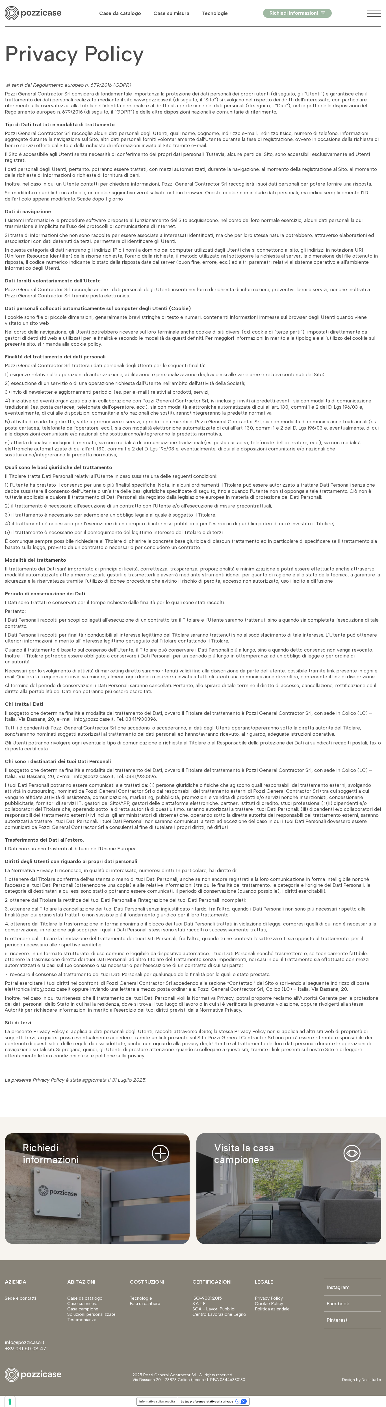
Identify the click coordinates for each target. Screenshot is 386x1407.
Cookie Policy (269, 1303)
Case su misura (171, 13)
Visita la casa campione (244, 1154)
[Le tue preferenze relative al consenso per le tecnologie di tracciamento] (10, 1401)
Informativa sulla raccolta (157, 1401)
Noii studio (371, 1379)
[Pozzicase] (33, 13)
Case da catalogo (120, 13)
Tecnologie (215, 13)
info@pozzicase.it (25, 1342)
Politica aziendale (272, 1309)
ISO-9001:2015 (207, 1298)
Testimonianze (81, 1319)
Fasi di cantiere (145, 1303)
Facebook (338, 1303)
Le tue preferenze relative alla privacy (207, 1401)
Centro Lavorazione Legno (219, 1314)
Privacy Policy (269, 1298)
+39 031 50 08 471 (26, 1348)
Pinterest (337, 1320)
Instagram (338, 1287)
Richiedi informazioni (294, 13)
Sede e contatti (20, 1298)
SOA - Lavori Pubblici (213, 1309)
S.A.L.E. (199, 1303)
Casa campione (82, 1309)
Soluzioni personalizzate (91, 1314)
